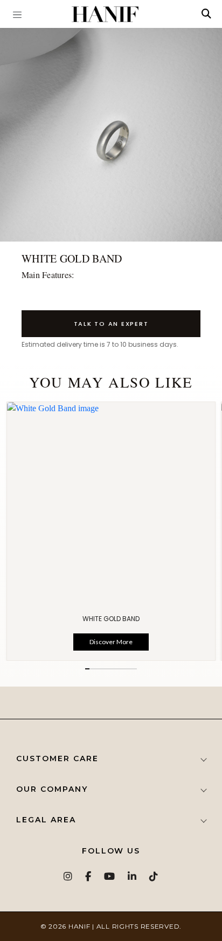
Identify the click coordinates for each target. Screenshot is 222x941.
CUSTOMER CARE (57, 758)
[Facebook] (88, 876)
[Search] (206, 14)
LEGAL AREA (46, 820)
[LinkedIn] (132, 876)
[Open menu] (17, 14)
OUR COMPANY (52, 789)
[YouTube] (110, 876)
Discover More (111, 642)
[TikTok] (154, 876)
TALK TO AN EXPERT (111, 323)
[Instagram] (68, 876)
